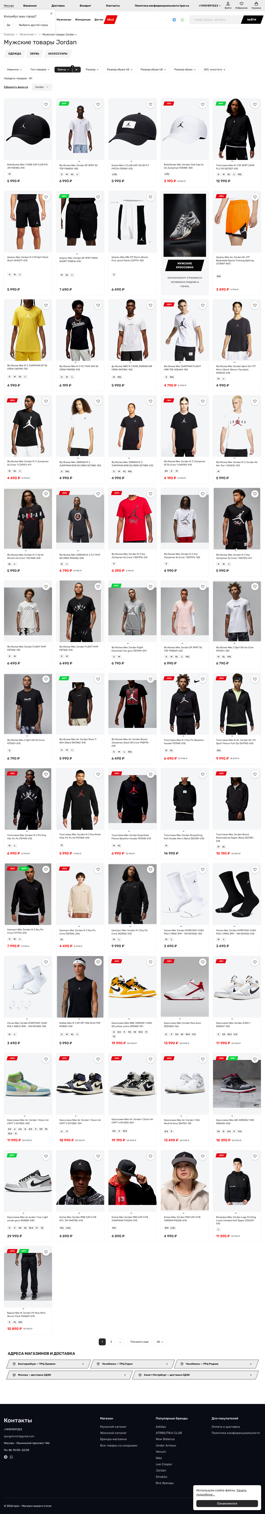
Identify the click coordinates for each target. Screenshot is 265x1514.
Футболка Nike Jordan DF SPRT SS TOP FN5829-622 (183, 649)
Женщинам (83, 19)
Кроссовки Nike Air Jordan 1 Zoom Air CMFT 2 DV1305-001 (132, 1121)
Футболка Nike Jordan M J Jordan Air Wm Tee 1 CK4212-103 (237, 464)
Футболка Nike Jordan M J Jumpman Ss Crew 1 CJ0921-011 (27, 463)
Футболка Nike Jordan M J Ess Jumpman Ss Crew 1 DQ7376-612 (129, 556)
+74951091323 (208, 5)
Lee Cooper (164, 1464)
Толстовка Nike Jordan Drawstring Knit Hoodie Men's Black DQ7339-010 (184, 837)
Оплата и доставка (226, 1427)
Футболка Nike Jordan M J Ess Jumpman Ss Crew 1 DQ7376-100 (182, 556)
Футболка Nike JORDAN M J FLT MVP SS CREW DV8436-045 (79, 556)
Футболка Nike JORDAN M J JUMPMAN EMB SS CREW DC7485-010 (132, 464)
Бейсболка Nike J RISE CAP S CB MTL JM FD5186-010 (27, 166)
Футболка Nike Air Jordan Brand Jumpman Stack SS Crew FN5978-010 (130, 742)
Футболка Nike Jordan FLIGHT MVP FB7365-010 (78, 648)
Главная (9, 34)
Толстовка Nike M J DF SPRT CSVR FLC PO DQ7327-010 (235, 167)
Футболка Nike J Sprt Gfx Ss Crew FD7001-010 (26, 742)
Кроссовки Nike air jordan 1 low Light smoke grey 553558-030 (27, 1219)
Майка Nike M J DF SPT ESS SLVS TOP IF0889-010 (79, 1025)
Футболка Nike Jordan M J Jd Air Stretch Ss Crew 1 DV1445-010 (25, 556)
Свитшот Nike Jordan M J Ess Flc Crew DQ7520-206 (77, 932)
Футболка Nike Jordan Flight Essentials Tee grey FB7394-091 (129, 649)
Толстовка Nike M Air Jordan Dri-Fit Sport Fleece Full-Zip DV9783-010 (236, 742)
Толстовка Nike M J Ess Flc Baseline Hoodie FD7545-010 (184, 742)
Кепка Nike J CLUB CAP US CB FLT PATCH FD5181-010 (130, 167)
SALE (110, 19)
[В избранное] (46, 104)
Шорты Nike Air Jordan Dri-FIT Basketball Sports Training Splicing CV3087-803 (235, 260)
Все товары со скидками (118, 1445)
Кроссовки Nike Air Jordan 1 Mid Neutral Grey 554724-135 (182, 1122)
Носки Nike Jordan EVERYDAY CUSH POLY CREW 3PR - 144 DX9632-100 (184, 932)
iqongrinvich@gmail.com (19, 1436)
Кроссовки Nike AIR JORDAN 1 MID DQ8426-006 (235, 1122)
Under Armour (166, 1445)
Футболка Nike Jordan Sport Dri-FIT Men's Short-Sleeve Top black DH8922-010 (236, 369)
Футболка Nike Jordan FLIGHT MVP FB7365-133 (26, 648)
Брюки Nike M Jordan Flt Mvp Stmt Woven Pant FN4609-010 (26, 1315)
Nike (159, 1458)
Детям (98, 19)
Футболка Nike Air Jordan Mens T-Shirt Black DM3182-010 (78, 741)
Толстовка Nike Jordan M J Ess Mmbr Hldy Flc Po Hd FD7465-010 (80, 836)
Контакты (113, 5)
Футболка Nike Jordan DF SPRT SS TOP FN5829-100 (78, 167)
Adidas (161, 1427)
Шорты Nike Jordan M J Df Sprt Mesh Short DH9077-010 (27, 259)
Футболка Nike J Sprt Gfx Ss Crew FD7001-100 (235, 649)
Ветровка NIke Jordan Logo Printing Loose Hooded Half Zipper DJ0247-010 (236, 1220)
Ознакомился (227, 1503)
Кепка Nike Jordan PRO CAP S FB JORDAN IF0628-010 (182, 1219)
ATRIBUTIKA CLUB (169, 1433)
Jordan (39, 87)
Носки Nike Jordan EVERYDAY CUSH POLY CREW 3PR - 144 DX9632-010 (236, 932)
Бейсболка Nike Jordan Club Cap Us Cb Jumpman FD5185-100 (184, 166)
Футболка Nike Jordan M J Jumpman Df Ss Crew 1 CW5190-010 (184, 463)
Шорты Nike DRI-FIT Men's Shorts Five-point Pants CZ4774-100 (130, 259)
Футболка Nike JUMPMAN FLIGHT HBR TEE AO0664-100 (182, 368)
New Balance (165, 1439)
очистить (213, 69)
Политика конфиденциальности (236, 1433)
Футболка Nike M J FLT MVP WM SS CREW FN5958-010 (78, 368)
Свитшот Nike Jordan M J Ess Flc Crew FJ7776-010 (25, 931)
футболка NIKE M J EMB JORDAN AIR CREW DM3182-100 (132, 368)
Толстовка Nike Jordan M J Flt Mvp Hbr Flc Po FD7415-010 (26, 837)
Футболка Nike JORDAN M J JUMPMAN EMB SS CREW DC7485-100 (80, 464)
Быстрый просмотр (29, 153)
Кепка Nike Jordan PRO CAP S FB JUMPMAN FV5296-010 (130, 1219)
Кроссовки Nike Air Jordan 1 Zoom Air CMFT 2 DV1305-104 (80, 1122)
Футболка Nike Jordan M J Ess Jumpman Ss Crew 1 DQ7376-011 (234, 556)
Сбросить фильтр (16, 87)
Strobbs (161, 1477)
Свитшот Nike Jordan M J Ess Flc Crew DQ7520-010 (130, 932)
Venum (161, 1451)
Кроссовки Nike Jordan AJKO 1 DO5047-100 (233, 1025)
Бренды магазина (113, 1439)
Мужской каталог (113, 1427)
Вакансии (30, 5)
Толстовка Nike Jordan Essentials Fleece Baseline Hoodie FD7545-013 (131, 837)
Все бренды (165, 1483)
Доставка (58, 5)
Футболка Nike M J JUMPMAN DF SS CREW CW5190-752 (27, 367)
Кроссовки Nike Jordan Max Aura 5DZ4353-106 (182, 1025)
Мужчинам (64, 19)
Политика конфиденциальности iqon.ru (162, 5)
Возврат (85, 5)
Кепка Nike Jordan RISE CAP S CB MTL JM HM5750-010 (77, 1219)
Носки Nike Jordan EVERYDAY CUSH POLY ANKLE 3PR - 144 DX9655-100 (27, 1025)
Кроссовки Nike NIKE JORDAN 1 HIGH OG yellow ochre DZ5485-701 (132, 1025)
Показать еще (140, 1341)
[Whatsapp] (182, 20)
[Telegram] (174, 20)
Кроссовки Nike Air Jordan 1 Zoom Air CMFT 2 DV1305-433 (28, 1122)
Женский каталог (113, 1433)
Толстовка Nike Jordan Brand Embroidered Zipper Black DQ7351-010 (235, 837)
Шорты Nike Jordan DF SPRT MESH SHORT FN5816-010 (78, 260)
